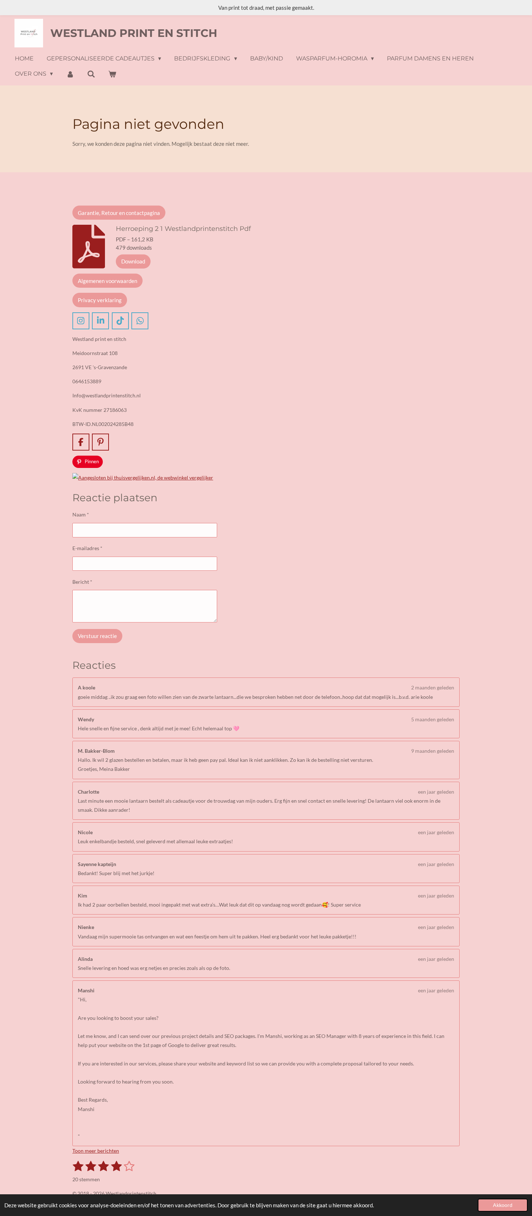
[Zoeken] (91, 74)
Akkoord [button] (502, 1205)
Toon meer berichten (95, 1151)
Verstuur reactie (97, 636)
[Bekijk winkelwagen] (112, 74)
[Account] (70, 74)
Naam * (80, 514)
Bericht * (82, 582)
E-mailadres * (87, 548)
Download (133, 261)
